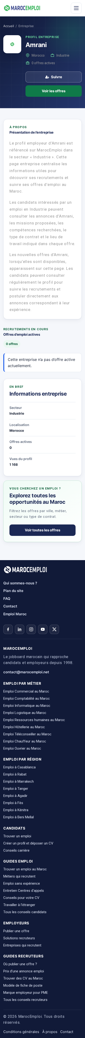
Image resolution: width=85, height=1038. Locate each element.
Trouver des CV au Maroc (23, 978)
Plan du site (13, 590)
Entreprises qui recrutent (22, 945)
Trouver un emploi (17, 836)
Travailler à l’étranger (19, 905)
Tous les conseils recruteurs (25, 1000)
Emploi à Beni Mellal (18, 817)
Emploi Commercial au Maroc (26, 691)
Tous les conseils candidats (25, 912)
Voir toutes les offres (42, 530)
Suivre (56, 77)
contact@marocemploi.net (26, 672)
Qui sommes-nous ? (20, 583)
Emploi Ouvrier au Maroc (22, 748)
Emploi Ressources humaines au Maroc (34, 720)
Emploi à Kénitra (15, 810)
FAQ (6, 598)
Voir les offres (53, 91)
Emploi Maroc (15, 614)
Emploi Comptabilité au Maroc (26, 698)
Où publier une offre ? (20, 964)
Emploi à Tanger (15, 788)
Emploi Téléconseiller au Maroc (27, 734)
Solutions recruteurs (19, 938)
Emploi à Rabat (14, 774)
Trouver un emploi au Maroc (25, 869)
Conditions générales (21, 1031)
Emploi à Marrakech (18, 781)
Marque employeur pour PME (25, 992)
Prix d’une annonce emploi (23, 971)
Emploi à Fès (13, 803)
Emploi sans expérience (21, 883)
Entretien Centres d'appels (23, 890)
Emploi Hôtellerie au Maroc (24, 727)
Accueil (8, 26)
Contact (10, 606)
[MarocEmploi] (22, 8)
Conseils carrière (16, 850)
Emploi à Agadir (15, 796)
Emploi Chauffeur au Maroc (24, 741)
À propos (49, 1031)
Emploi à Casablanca (19, 767)
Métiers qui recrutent (19, 876)
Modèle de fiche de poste (22, 985)
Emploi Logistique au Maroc (24, 713)
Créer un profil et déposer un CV (28, 843)
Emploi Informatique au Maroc (26, 705)
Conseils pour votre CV (21, 898)
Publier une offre (16, 931)
